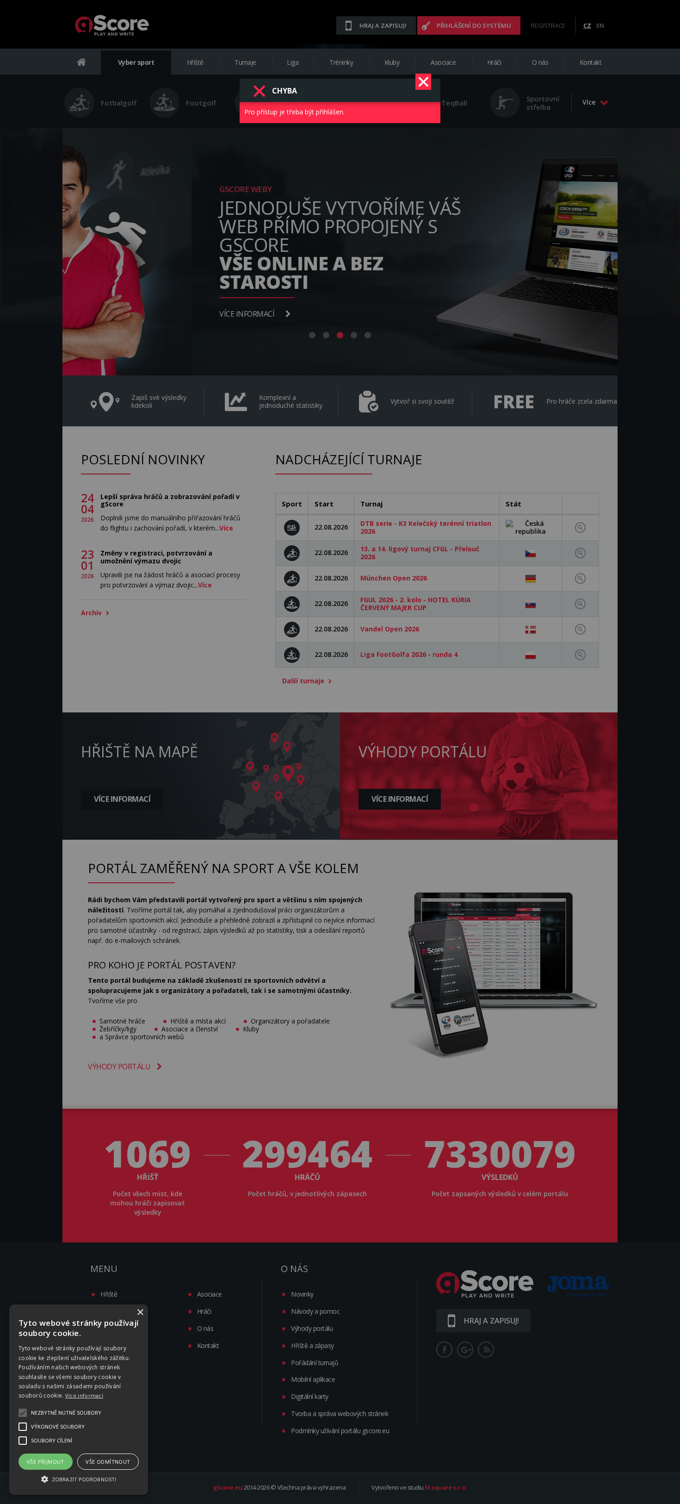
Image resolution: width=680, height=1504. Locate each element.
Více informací (84, 1395)
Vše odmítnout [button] (108, 1461)
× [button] (139, 1312)
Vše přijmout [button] (45, 1461)
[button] (79, 1478)
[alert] (78, 1399)
